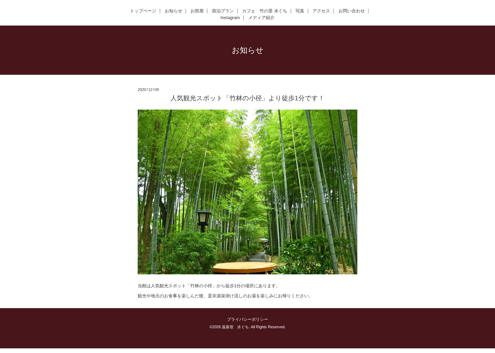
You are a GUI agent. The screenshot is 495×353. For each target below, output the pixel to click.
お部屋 (197, 11)
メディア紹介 (261, 17)
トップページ (143, 11)
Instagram (230, 17)
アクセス (321, 11)
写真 (299, 11)
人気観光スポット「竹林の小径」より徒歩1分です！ (247, 98)
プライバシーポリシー (247, 319)
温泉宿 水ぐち (235, 327)
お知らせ (173, 11)
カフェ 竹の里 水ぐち (264, 11)
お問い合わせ (352, 11)
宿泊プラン (223, 11)
